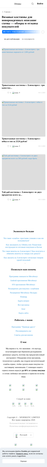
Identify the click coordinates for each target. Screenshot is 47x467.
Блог (23, 309)
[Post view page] (23, 66)
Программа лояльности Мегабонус (23, 276)
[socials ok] (20, 406)
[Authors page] (4, 93)
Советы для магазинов (23, 335)
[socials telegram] (33, 406)
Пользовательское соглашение (23, 423)
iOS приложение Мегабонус (23, 285)
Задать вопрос (23, 301)
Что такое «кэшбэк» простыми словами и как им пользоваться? (23, 239)
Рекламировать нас (23, 331)
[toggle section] (25, 263)
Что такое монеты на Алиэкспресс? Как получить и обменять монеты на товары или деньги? (23, 252)
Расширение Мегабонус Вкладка (23, 293)
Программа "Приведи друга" (23, 327)
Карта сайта (23, 313)
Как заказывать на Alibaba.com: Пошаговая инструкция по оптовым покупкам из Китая (23, 246)
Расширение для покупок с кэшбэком (23, 289)
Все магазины (23, 305)
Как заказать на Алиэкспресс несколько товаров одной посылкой (23, 259)
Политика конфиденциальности (24, 426)
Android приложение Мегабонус (23, 280)
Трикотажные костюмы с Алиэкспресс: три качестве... (23, 86)
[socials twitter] (27, 406)
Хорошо (23, 461)
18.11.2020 (41, 93)
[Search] (33, 3)
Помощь (23, 297)
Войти (40, 4)
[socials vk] (14, 406)
